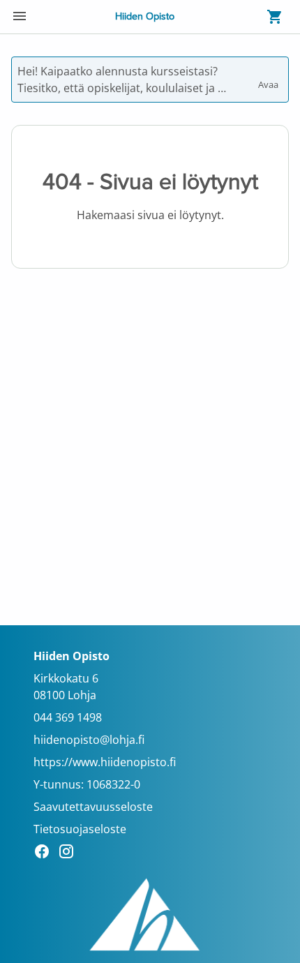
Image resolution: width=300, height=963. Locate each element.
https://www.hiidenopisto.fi (104, 762)
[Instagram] (70, 853)
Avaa (269, 78)
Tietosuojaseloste (79, 829)
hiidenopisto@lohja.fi (88, 739)
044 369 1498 (67, 717)
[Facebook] (45, 853)
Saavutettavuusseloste (93, 806)
